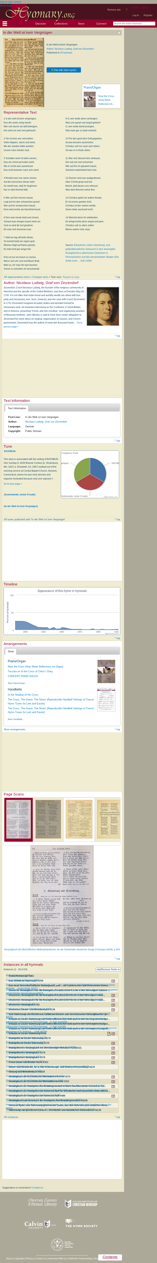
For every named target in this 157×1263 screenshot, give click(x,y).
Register (148, 15)
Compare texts (40, 277)
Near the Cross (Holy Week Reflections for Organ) (35, 666)
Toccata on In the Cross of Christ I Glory (30, 671)
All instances (11, 1117)
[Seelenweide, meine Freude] (19, 494)
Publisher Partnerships (80, 1258)
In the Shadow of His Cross (23, 694)
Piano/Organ (92, 87)
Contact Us (41, 1258)
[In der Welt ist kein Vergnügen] (21, 506)
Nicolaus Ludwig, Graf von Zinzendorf (46, 421)
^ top (117, 277)
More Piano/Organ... (17, 683)
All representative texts (17, 277)
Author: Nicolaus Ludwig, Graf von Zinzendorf (70, 49)
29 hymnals (66, 52)
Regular (67, 277)
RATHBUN (10, 451)
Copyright (19, 1258)
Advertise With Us (57, 1258)
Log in (135, 15)
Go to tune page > (13, 484)
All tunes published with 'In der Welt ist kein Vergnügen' (34, 519)
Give (96, 1258)
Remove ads (114, 9)
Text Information (17, 408)
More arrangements (14, 729)
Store (81, 23)
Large (76, 277)
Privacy (30, 1258)
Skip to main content (10, 2)
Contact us (37, 1187)
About (9, 1258)
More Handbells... (16, 719)
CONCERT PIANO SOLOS (23, 676)
